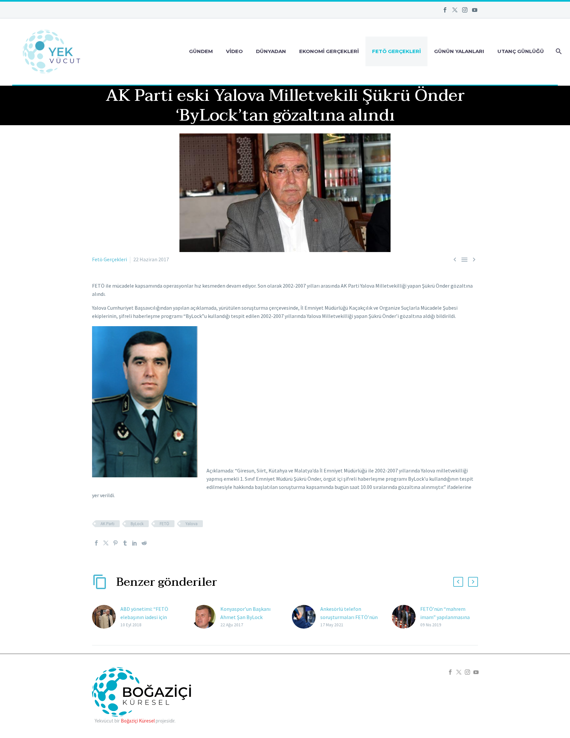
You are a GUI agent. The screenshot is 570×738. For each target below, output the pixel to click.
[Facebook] (445, 10)
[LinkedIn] (134, 543)
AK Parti (107, 523)
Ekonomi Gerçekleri (329, 51)
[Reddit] (144, 543)
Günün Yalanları (459, 51)
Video (234, 51)
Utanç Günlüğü (520, 51)
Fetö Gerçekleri (396, 51)
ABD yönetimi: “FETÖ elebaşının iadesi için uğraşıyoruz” (144, 617)
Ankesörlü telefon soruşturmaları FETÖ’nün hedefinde (349, 617)
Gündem (201, 51)
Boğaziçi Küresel (138, 721)
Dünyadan (271, 51)
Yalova (191, 523)
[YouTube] (475, 10)
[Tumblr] (125, 543)
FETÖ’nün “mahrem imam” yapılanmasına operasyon (445, 617)
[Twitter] (455, 10)
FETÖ (164, 523)
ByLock (137, 523)
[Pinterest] (115, 543)
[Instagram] (465, 10)
